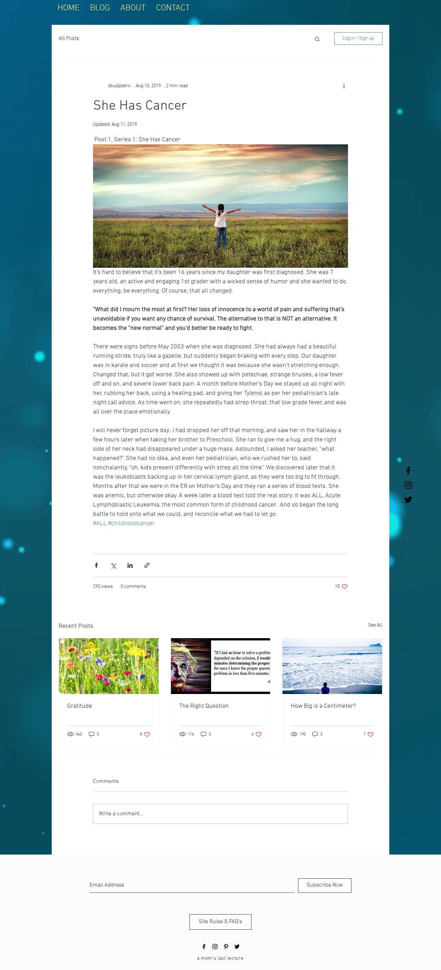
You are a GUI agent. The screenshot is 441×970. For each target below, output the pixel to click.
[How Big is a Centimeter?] (332, 666)
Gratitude (79, 706)
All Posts (69, 38)
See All (375, 625)
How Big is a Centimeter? (323, 706)
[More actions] (344, 86)
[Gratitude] (108, 666)
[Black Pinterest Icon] (226, 946)
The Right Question (204, 706)
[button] (317, 38)
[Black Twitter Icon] (408, 499)
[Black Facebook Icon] (408, 471)
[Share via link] (147, 565)
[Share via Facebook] (96, 565)
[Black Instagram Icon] (408, 485)
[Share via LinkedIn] (130, 565)
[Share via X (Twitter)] (113, 565)
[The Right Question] (220, 666)
